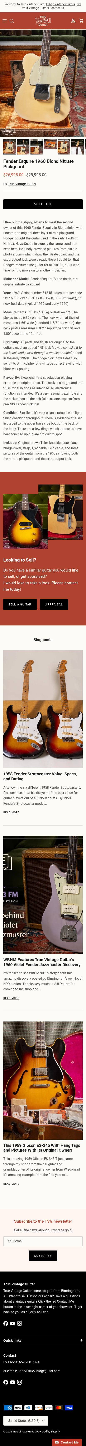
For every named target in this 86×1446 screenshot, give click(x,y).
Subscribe (43, 1255)
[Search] (13, 20)
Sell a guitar (20, 604)
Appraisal (54, 604)
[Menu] (4, 20)
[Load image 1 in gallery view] (43, 83)
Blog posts (43, 639)
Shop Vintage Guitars (61, 4)
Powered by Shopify (48, 1431)
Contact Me (69, 1442)
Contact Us (56, 8)
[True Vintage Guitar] (43, 20)
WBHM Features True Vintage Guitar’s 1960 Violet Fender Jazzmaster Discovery (42, 962)
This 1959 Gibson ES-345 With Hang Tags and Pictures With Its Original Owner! (41, 1148)
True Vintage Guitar (22, 184)
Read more (11, 812)
